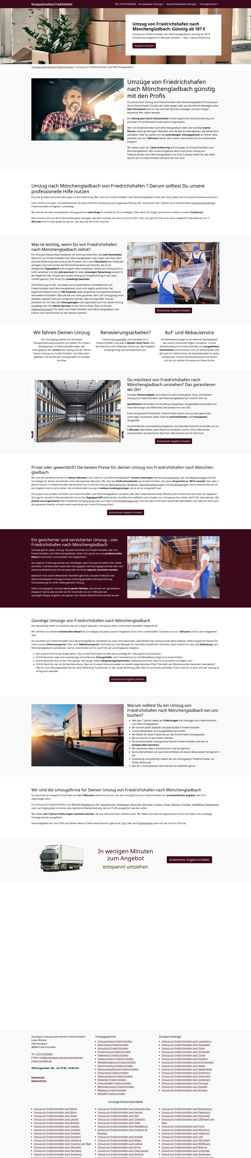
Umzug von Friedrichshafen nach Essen (55, 1115)
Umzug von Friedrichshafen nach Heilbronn (186, 1133)
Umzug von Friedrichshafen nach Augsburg (58, 1154)
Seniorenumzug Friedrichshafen (115, 1065)
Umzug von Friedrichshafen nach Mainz (119, 1140)
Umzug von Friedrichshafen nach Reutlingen (186, 1154)
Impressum (38, 1077)
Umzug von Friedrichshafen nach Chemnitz (121, 1119)
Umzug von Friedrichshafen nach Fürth (183, 1126)
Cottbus (158, 804)
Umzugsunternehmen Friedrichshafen (51, 4)
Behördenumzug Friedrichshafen (116, 1086)
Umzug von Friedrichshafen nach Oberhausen (123, 1150)
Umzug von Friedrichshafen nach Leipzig (56, 1119)
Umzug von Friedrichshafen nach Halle (119, 1122)
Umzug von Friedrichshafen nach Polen (183, 1048)
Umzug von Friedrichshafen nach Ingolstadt (186, 1115)
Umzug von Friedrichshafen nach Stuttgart (57, 1136)
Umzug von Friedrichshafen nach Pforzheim (186, 1140)
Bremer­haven (146, 823)
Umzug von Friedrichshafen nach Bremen (56, 1122)
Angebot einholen (144, 45)
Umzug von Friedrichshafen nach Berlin (55, 1108)
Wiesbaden (123, 804)
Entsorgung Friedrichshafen (113, 1072)
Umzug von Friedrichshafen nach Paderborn (186, 1112)
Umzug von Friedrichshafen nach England (185, 1058)
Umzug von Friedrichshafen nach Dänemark (186, 1079)
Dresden (186, 804)
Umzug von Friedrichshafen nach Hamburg (57, 1140)
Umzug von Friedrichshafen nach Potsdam (57, 1133)
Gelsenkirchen (108, 804)
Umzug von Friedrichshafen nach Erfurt (119, 1147)
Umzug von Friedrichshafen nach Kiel (118, 1115)
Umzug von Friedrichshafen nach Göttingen (186, 1150)
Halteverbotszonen (41, 309)
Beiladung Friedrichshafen (112, 1090)
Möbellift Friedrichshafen (111, 1093)
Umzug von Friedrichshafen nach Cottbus (56, 1126)
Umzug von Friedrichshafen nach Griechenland (187, 1062)
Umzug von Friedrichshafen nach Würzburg (186, 1129)
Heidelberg (198, 804)
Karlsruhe (136, 804)
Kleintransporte (117, 484)
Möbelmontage (197, 477)
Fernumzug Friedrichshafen (113, 1048)
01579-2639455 (44, 1054)
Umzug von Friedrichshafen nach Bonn (55, 1112)
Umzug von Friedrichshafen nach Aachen (120, 1112)
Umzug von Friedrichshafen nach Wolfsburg (186, 1143)
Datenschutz (38, 1080)
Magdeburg (87, 804)
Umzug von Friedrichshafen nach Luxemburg (186, 1041)
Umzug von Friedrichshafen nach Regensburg (187, 1108)
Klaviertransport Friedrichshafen (115, 1058)
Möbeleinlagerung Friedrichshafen (117, 1062)
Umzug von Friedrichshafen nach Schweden (186, 1051)
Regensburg (212, 804)
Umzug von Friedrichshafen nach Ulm (182, 1136)
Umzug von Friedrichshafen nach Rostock (121, 1154)
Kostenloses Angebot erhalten (173, 310)
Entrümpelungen (179, 484)
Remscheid (49, 808)
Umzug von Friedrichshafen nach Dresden (57, 1129)
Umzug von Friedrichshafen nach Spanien (184, 1086)
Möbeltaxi (132, 484)
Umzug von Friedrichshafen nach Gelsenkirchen (124, 1108)
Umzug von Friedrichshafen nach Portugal (185, 1083)
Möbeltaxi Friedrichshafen (112, 1079)
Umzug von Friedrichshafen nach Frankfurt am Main (62, 1143)
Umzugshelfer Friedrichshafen (114, 1083)
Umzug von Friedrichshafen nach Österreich (186, 1076)
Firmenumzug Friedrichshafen (114, 1051)
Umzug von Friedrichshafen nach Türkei (183, 1055)
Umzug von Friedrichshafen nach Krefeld (120, 1136)
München (147, 804)
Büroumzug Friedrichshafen (113, 1044)
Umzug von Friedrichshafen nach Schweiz (184, 1090)
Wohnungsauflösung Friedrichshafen (118, 1069)
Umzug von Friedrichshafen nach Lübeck (120, 1143)
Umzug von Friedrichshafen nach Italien (183, 1065)
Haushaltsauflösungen (151, 484)
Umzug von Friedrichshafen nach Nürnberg (58, 1150)
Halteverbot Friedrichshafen (113, 1055)
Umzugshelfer (119, 339)
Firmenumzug (86, 501)
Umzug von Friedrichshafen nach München (57, 1147)
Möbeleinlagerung (128, 501)
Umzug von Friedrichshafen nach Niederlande (187, 1069)
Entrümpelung (171, 477)
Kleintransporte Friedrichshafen (115, 1076)
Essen (167, 804)
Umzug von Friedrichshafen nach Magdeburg (123, 1126)
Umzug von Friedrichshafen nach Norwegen (186, 1044)
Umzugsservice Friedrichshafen (115, 1041)
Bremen (176, 804)
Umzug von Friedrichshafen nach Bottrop (184, 1147)
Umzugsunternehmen (203, 203)
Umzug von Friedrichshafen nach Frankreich (186, 1072)
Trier (124, 823)
